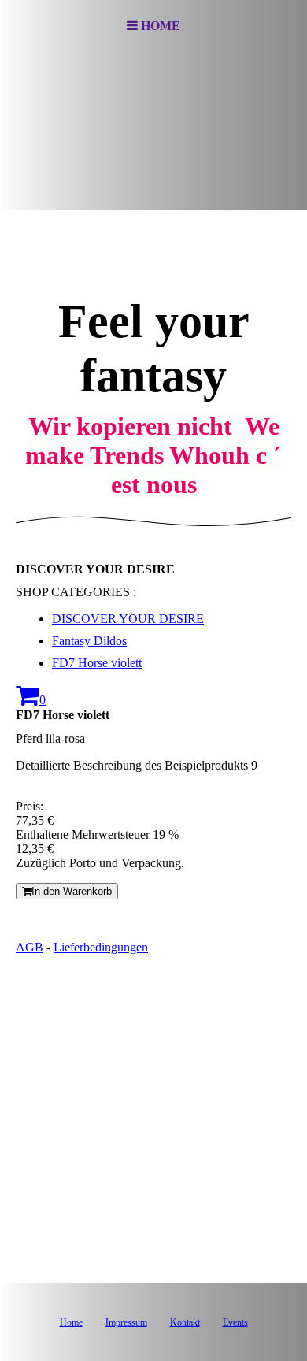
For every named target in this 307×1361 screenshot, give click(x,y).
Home (71, 1322)
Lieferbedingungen (101, 947)
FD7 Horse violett (97, 662)
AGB (29, 947)
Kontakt (185, 1322)
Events (235, 1322)
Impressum (126, 1322)
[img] (153, 131)
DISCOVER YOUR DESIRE (128, 618)
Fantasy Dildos (89, 640)
